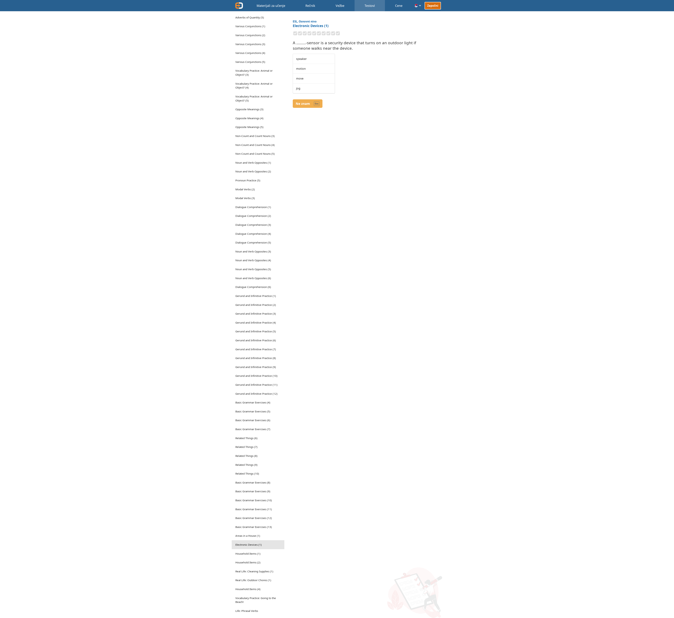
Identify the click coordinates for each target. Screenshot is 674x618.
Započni (432, 6)
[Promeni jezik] (417, 5)
